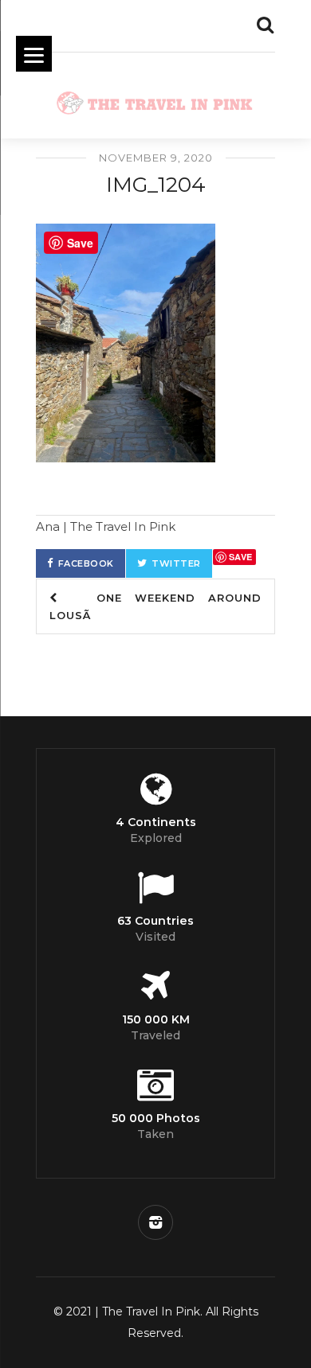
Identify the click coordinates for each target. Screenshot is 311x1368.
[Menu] (34, 54)
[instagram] (155, 1222)
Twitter (176, 563)
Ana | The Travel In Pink (105, 526)
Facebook (86, 563)
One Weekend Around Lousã (155, 606)
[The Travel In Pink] (155, 99)
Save (241, 557)
